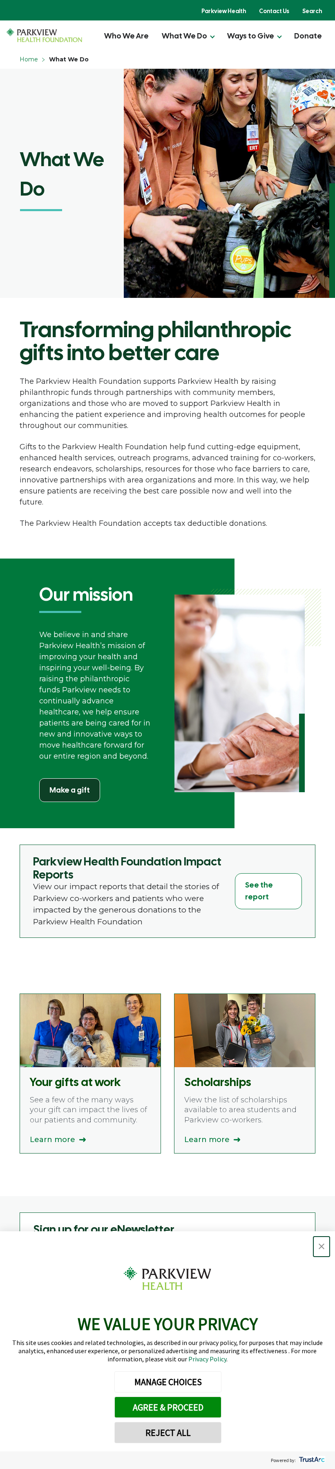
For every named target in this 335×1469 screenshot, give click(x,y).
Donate (308, 36)
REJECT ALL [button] (168, 1432)
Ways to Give (250, 36)
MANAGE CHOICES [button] (168, 1382)
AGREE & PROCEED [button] (168, 1407)
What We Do (184, 36)
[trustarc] (311, 1460)
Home (29, 59)
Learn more (52, 1139)
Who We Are (126, 36)
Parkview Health (223, 11)
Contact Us (274, 11)
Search (312, 11)
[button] (321, 1247)
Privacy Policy (207, 1359)
